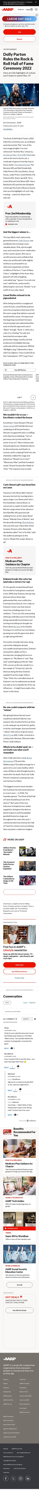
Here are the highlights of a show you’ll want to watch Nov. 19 (19, 74)
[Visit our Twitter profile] (13, 1478)
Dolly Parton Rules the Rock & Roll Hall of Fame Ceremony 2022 (18, 61)
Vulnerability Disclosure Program (12, 1464)
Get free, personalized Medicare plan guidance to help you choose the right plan (19, 570)
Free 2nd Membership (18, 213)
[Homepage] (8, 9)
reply (6, 1048)
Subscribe (19, 965)
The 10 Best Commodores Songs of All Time (9, 879)
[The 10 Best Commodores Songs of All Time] (27, 880)
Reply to (14, 1079)
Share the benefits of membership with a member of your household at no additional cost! (18, 219)
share (23, 1048)
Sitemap (5, 1449)
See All (19, 1285)
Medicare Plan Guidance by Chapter (17, 562)
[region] (19, 1060)
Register (21, 9)
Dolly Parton (24, 240)
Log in (25, 1003)
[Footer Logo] (19, 1358)
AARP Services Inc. (25, 1412)
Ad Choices (6, 1468)
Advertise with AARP (25, 1396)
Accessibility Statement (23, 1452)
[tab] (10, 1019)
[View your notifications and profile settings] (35, 1019)
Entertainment (10, 49)
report (30, 1048)
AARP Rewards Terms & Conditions (13, 1456)
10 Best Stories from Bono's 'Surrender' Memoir (9, 851)
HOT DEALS (12, 1297)
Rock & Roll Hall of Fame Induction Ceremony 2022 (18, 364)
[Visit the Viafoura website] (31, 1121)
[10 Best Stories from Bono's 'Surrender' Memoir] (27, 852)
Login (28, 9)
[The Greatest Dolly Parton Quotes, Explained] (27, 866)
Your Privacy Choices (20, 1468)
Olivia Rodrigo (28, 522)
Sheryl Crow (8, 735)
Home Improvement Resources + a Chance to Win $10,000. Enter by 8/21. (17, 3)
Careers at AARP (24, 1400)
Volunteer (6, 1387)
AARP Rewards (7, 1396)
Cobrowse (6, 1472)
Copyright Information (9, 1460)
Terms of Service (8, 1452)
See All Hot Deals (19, 1310)
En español (8, 129)
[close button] (37, 15)
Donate (5, 1383)
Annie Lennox (9, 426)
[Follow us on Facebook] (6, 1478)
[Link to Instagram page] (20, 1478)
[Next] (33, 397)
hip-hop (17, 626)
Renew (19, 39)
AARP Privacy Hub (17, 1449)
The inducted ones (22, 165)
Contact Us (23, 1379)
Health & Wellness (13, 558)
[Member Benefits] (8, 1132)
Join (19, 32)
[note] (19, 113)
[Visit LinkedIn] (28, 1478)
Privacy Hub (19, 978)
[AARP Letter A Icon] (9, 553)
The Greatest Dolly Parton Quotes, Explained (9, 865)
